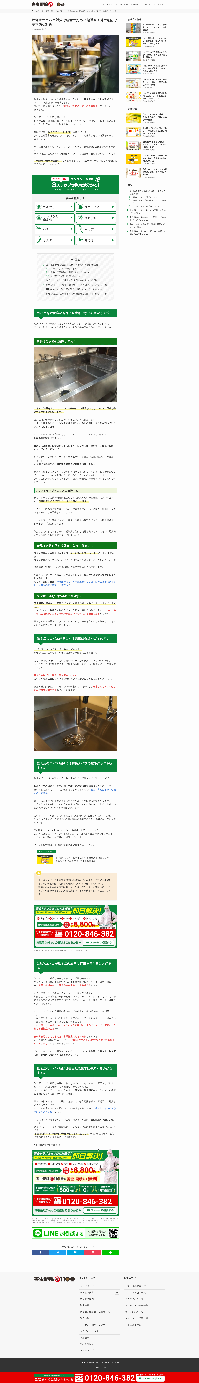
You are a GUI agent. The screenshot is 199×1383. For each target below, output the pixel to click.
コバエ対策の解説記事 (65, 845)
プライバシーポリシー (91, 1331)
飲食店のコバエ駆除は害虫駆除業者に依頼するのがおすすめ (76, 294)
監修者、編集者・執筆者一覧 (95, 1312)
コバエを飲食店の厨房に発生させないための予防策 (72, 265)
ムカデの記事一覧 (134, 1299)
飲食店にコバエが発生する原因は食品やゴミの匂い (72, 280)
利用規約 (84, 1337)
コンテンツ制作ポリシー (92, 1325)
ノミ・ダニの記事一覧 (136, 1318)
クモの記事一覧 (133, 1325)
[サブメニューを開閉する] (117, 1293)
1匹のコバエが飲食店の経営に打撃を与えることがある (74, 289)
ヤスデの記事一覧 (134, 1312)
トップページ (87, 1286)
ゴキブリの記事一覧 (135, 1286)
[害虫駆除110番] (48, 4)
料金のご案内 (87, 1299)
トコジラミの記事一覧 (136, 1305)
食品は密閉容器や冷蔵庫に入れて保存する (70, 272)
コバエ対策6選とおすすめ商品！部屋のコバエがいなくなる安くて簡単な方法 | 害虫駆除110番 (83, 859)
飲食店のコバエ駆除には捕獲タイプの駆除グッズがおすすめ (76, 285)
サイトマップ (87, 1350)
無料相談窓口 (87, 1344)
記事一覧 (84, 1305)
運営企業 (84, 1318)
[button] (40, 1252)
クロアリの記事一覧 (135, 1292)
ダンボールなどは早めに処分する (66, 276)
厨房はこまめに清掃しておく (64, 268)
